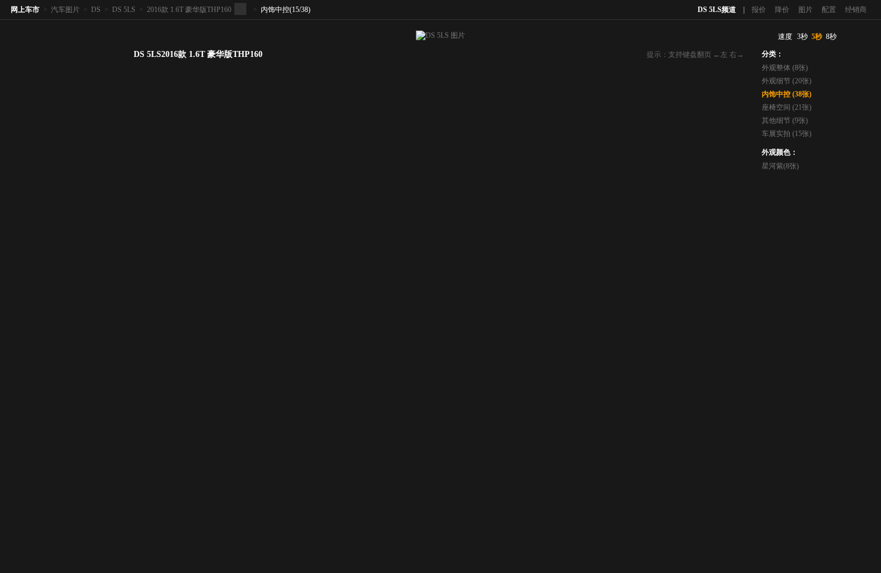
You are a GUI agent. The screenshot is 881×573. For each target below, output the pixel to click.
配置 (829, 9)
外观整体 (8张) (785, 68)
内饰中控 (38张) (786, 94)
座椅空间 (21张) (786, 107)
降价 (782, 9)
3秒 (802, 36)
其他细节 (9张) (785, 120)
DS (96, 9)
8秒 (831, 36)
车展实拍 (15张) (786, 133)
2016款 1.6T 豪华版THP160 (189, 9)
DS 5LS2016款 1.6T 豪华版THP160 (198, 54)
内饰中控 (275, 9)
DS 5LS (123, 9)
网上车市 (25, 9)
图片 (805, 9)
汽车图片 (65, 9)
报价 (759, 9)
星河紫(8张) (780, 166)
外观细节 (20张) (786, 81)
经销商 (856, 9)
